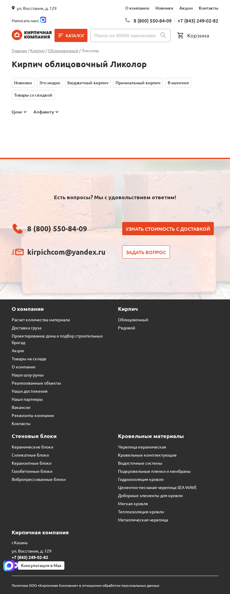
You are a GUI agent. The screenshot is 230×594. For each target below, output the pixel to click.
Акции (186, 8)
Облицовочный (133, 319)
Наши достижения (30, 391)
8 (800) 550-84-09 (153, 20)
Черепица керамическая (142, 446)
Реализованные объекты (36, 383)
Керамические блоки (32, 446)
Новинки (164, 8)
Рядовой (126, 327)
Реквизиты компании (33, 415)
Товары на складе (29, 358)
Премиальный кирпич (138, 83)
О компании (137, 8)
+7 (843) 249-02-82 (198, 20)
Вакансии (21, 407)
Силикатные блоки (30, 455)
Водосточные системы (140, 463)
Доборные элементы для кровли (150, 495)
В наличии (178, 83)
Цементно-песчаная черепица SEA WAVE (157, 487)
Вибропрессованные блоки (39, 479)
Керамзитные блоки (32, 463)
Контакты (208, 8)
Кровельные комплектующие (147, 455)
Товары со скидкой (33, 95)
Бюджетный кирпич (87, 83)
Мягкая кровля (133, 503)
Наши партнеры (27, 399)
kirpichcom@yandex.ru (66, 251)
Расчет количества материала (41, 319)
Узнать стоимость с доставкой (168, 228)
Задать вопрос (146, 252)
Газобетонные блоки (32, 471)
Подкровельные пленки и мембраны (154, 471)
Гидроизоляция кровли (141, 479)
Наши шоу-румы (28, 374)
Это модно (49, 83)
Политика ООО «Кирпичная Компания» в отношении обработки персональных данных (85, 585)
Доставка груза (26, 327)
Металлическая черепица (143, 519)
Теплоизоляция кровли (141, 511)
